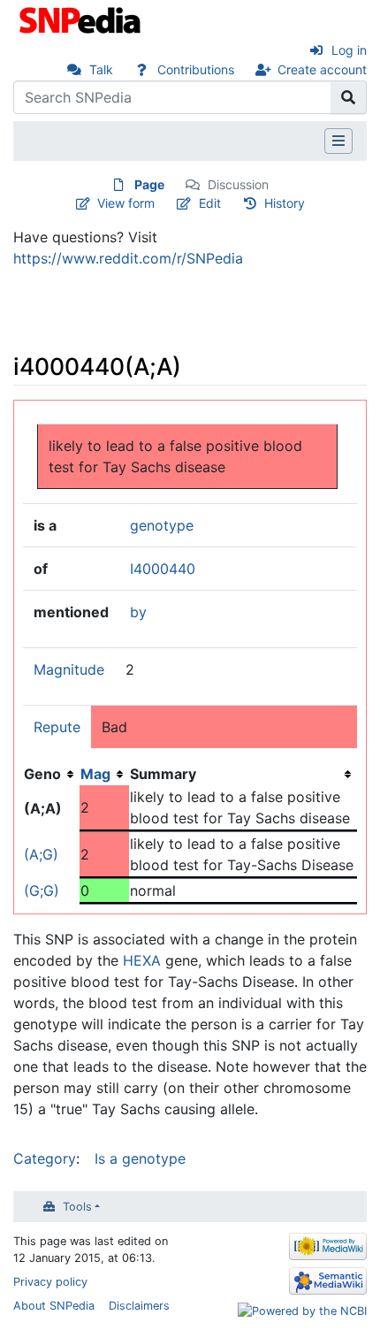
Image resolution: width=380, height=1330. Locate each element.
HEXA (142, 960)
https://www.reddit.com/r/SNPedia (128, 258)
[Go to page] (349, 97)
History (284, 202)
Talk (101, 69)
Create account (322, 69)
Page (149, 184)
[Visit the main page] (81, 18)
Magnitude (69, 669)
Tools (77, 1206)
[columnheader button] (104, 773)
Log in (349, 49)
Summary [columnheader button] (163, 774)
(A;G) (41, 854)
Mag (95, 774)
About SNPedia (54, 1305)
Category (44, 1158)
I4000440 (162, 568)
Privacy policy (50, 1281)
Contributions (195, 69)
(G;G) (41, 890)
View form (126, 202)
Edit (210, 202)
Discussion (238, 184)
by (138, 612)
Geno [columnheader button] (42, 774)
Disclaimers (139, 1305)
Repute (57, 727)
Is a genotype (140, 1158)
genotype (162, 525)
